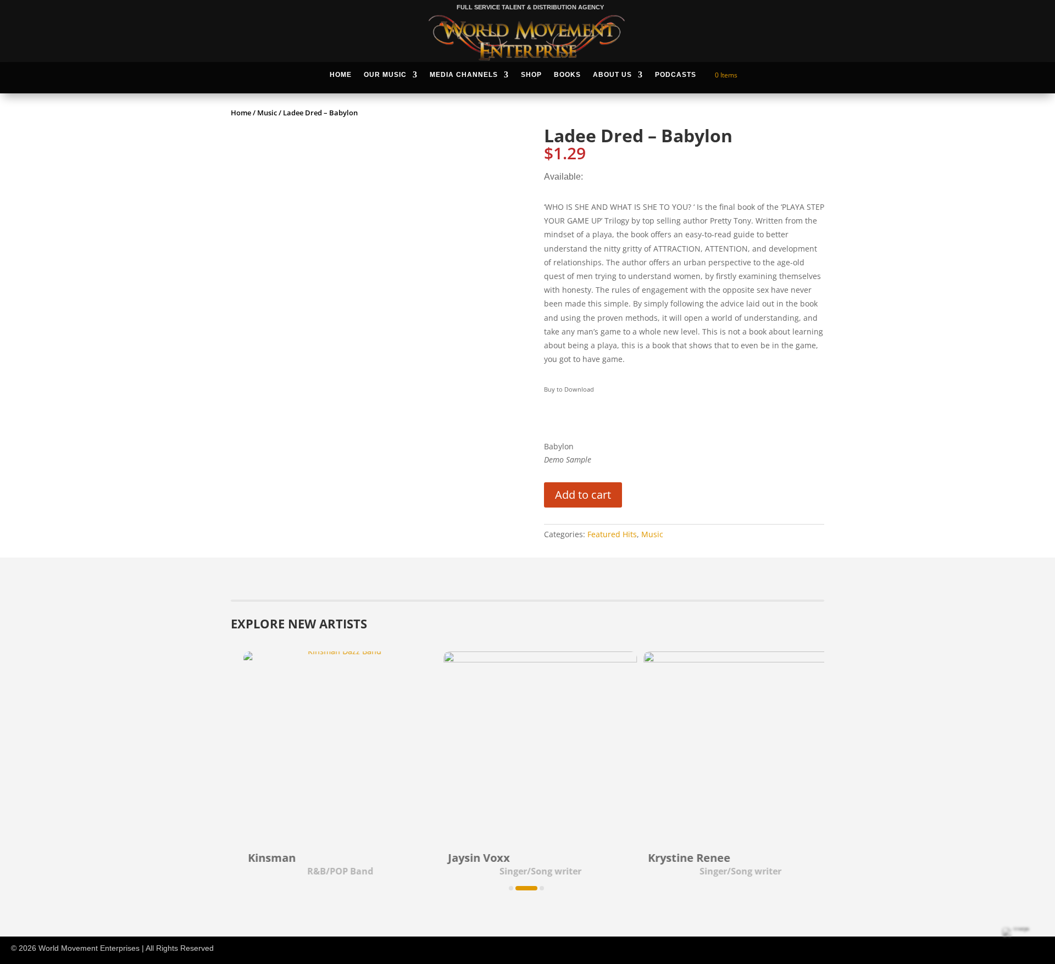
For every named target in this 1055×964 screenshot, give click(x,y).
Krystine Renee (677, 857)
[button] (511, 888)
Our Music (385, 75)
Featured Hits (612, 534)
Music (267, 113)
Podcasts (675, 75)
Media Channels (464, 75)
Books (567, 75)
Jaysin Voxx (467, 857)
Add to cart (583, 494)
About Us (612, 75)
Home (341, 75)
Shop (531, 75)
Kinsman (260, 857)
